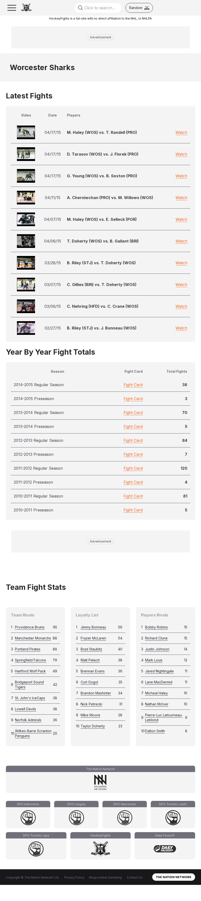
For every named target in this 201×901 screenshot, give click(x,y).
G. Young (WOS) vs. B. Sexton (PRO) (102, 175)
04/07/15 (52, 219)
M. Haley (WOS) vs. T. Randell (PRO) (102, 132)
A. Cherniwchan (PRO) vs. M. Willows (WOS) (110, 197)
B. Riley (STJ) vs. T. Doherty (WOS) (101, 262)
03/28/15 (53, 262)
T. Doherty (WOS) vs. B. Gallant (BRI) (103, 241)
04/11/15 (52, 197)
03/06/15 (52, 306)
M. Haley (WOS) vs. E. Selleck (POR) (102, 219)
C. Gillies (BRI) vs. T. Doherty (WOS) (102, 284)
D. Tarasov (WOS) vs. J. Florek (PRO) (102, 154)
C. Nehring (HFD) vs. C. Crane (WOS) (102, 306)
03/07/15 (52, 284)
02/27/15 (53, 328)
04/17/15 (53, 132)
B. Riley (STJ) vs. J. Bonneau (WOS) (102, 328)
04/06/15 (52, 241)
